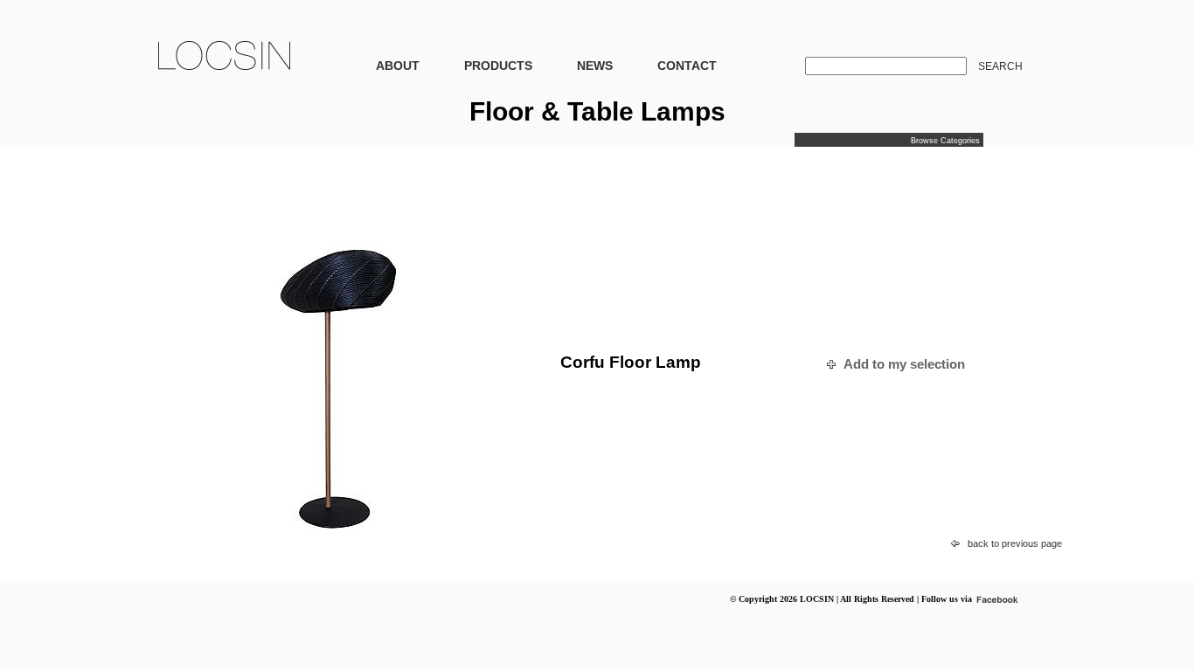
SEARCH (1000, 66)
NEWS (595, 66)
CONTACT (687, 66)
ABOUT (398, 66)
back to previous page (1015, 543)
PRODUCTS (498, 66)
